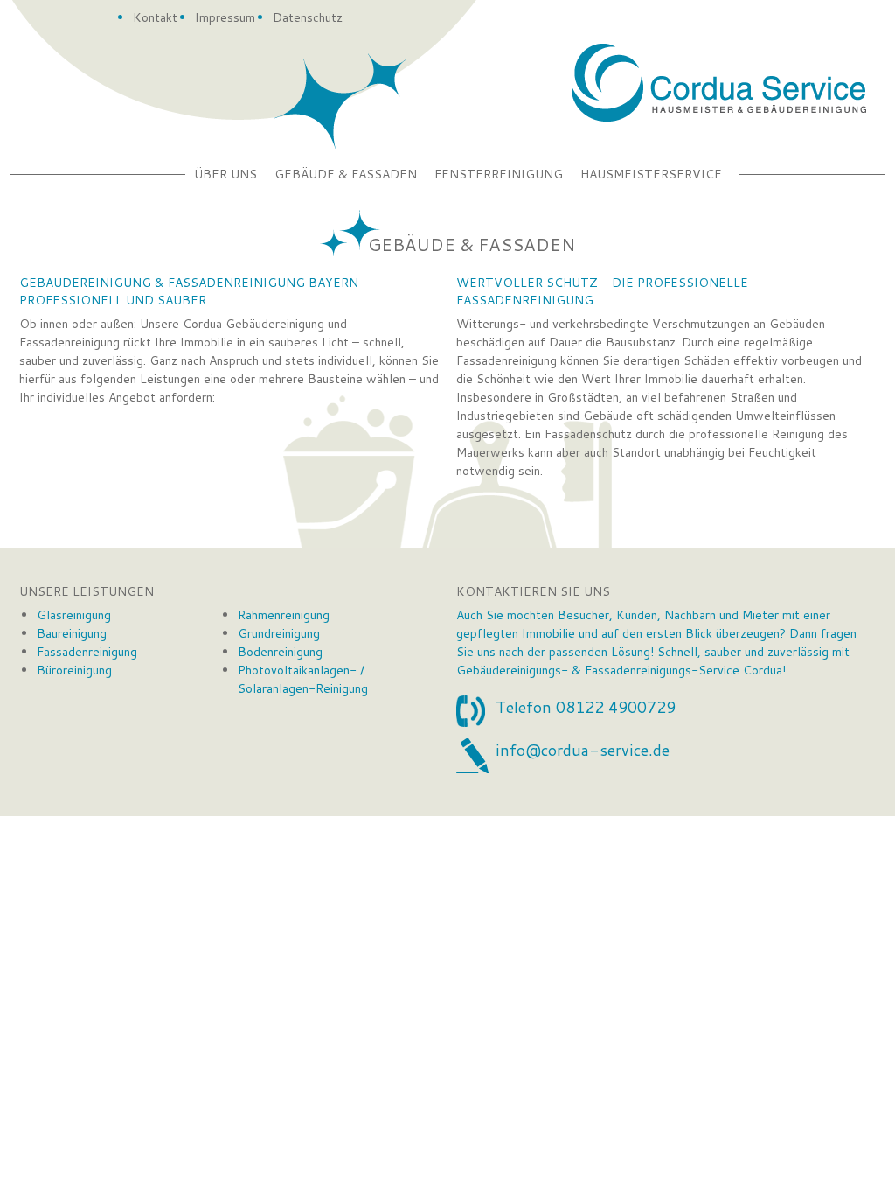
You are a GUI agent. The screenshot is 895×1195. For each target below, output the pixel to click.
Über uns (225, 174)
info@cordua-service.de (583, 749)
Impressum (225, 17)
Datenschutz (308, 17)
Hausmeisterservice (651, 174)
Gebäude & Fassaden (345, 174)
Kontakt (155, 17)
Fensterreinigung (498, 174)
